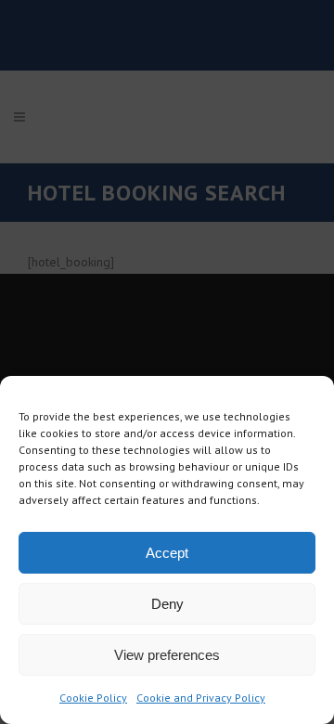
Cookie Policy (93, 698)
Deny (167, 604)
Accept (167, 553)
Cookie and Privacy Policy (200, 698)
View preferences (167, 655)
